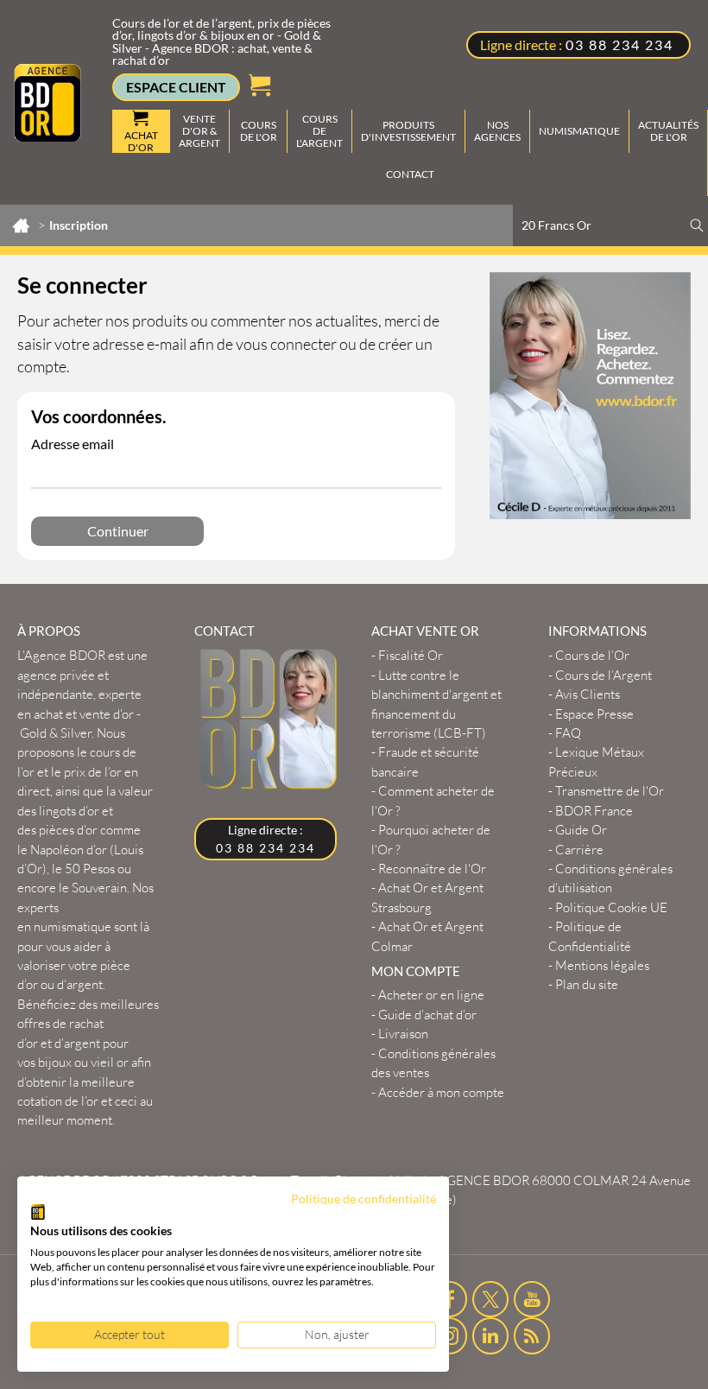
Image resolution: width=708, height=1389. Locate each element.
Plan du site (586, 984)
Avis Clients (587, 694)
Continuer (118, 531)
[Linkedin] (490, 1335)
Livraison (403, 1033)
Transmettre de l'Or (609, 791)
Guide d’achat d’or (427, 1014)
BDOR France (594, 810)
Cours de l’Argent (603, 675)
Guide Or (581, 829)
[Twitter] (490, 1299)
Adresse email (72, 443)
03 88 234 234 (619, 44)
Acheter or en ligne (431, 994)
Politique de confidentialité (363, 1198)
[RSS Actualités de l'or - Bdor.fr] (532, 1335)
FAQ (568, 733)
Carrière (579, 849)
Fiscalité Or (410, 655)
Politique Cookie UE (611, 907)
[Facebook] (450, 1299)
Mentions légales (602, 965)
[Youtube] (532, 1299)
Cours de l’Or (592, 655)
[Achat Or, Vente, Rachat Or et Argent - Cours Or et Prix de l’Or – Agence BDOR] (47, 101)
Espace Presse (594, 714)
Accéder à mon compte (441, 1092)
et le (77, 771)
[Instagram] (450, 1335)
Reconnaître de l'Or (432, 868)
